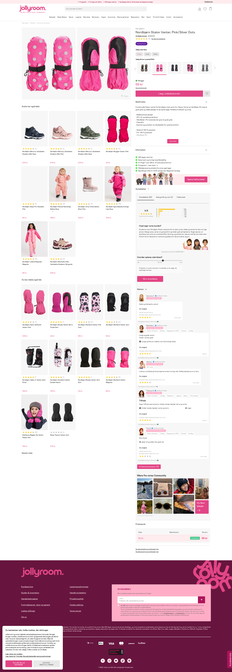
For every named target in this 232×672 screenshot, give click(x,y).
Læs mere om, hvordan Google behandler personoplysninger (28, 656)
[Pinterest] (129, 661)
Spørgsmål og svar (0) (164, 197)
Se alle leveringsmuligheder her (147, 552)
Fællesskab (181, 197)
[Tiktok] (123, 661)
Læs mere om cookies (13, 654)
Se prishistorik (141, 88)
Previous (135, 68)
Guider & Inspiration (30, 593)
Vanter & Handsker (43, 23)
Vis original (143, 309)
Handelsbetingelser (29, 599)
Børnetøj (25, 23)
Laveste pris (195, 538)
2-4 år (139, 54)
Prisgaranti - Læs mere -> (148, 165)
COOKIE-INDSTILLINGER (47, 664)
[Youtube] (116, 661)
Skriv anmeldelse (150, 279)
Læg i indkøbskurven (169, 93)
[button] (205, 9)
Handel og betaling (78, 593)
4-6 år (147, 54)
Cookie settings (76, 605)
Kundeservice (209, 2)
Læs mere (173, 141)
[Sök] (144, 8)
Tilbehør (32, 23)
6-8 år (155, 54)
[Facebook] (103, 661)
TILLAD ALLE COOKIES (19, 664)
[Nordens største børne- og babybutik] (32, 8)
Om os (24, 617)
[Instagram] (109, 661)
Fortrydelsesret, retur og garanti (35, 605)
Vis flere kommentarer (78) (149, 467)
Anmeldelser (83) (145, 197)
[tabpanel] (49, 63)
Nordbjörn (140, 28)
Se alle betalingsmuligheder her (147, 549)
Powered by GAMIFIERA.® (145, 515)
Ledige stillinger (28, 611)
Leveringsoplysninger (79, 586)
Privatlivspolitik (76, 599)
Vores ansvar (75, 611)
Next (214, 68)
